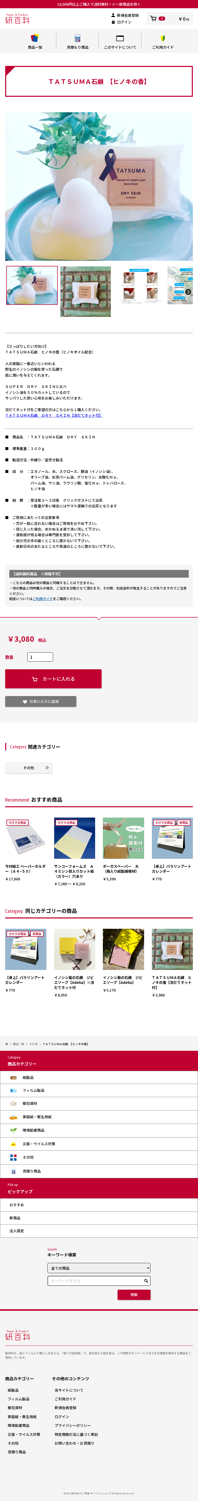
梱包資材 (29, 1103)
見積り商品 (31, 1171)
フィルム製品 (33, 1090)
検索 (134, 1294)
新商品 (15, 1217)
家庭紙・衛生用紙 (37, 1116)
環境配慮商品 (33, 1130)
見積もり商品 (77, 47)
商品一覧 (35, 47)
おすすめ (17, 1204)
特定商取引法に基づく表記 (76, 1434)
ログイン (124, 21)
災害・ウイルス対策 (38, 1143)
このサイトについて (120, 47)
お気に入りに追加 (44, 701)
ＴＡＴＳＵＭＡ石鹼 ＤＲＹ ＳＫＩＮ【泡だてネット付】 (54, 415)
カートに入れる (59, 678)
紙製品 (28, 1077)
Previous (9, 292)
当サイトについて (69, 1390)
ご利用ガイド (163, 47)
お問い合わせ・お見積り (74, 1443)
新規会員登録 (128, 15)
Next (188, 292)
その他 (28, 767)
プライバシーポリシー (73, 1425)
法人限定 (17, 1230)
